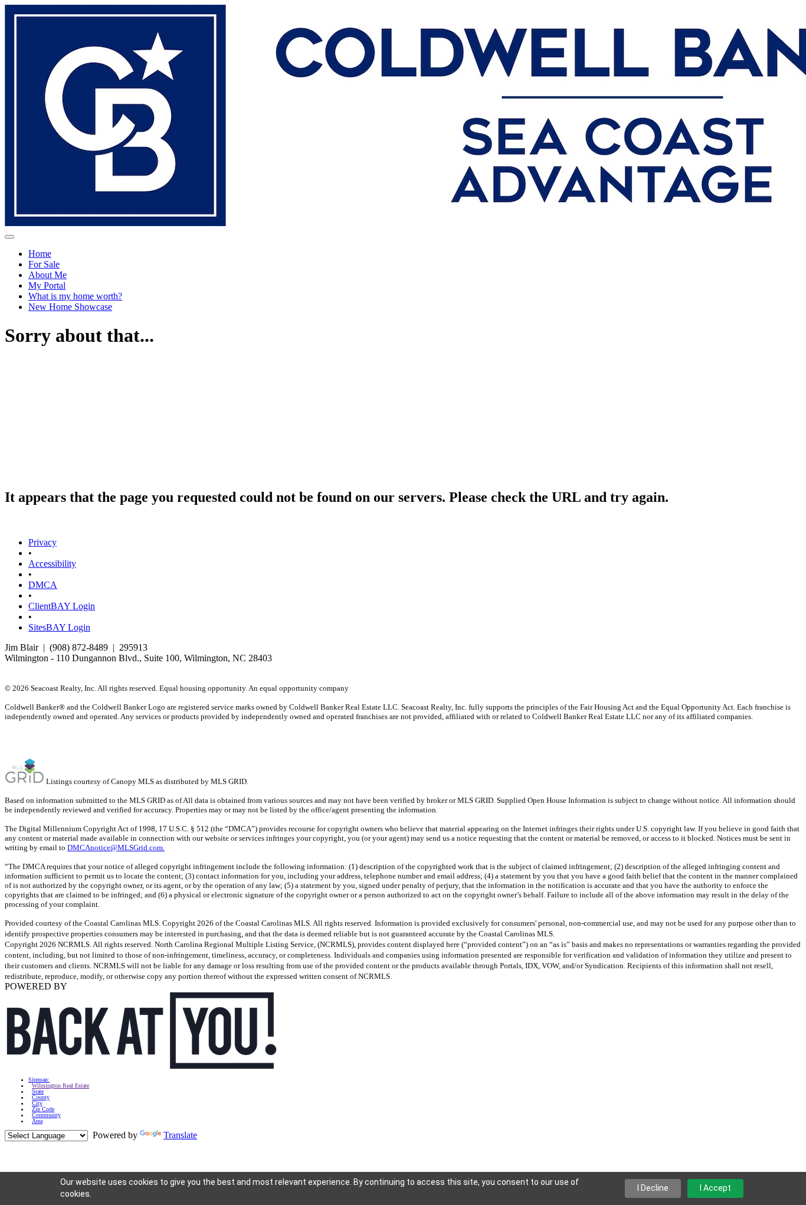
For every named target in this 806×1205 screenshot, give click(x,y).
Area (37, 1121)
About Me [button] (47, 275)
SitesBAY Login (59, 627)
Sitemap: (39, 1080)
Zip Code (43, 1109)
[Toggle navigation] (9, 237)
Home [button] (39, 254)
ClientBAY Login (61, 606)
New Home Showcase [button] (70, 307)
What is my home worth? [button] (75, 296)
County (41, 1097)
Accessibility (52, 564)
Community (46, 1115)
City (37, 1103)
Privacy (42, 542)
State (38, 1092)
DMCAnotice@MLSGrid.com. (116, 847)
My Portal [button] (46, 285)
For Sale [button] (44, 264)
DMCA (42, 585)
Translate (180, 1135)
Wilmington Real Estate (60, 1086)
